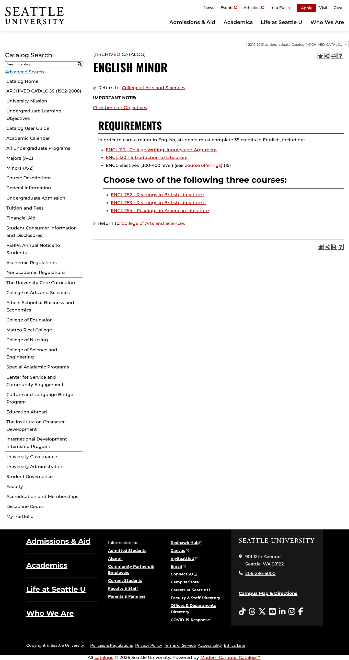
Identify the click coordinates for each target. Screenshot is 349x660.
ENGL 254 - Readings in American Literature (160, 210)
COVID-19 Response (190, 619)
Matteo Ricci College (29, 329)
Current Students (125, 580)
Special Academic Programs (37, 366)
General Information (28, 187)
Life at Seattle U (281, 22)
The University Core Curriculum (41, 282)
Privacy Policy (148, 645)
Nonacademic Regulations (36, 272)
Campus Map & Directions (268, 593)
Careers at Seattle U (190, 589)
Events (227, 7)
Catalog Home (22, 81)
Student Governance (29, 476)
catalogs (104, 657)
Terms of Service (180, 645)
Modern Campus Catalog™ (230, 657)
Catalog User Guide (27, 128)
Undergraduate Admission (35, 198)
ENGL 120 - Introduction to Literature (147, 157)
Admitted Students (127, 550)
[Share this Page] (327, 56)
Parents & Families (126, 596)
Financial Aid (21, 218)
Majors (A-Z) (19, 158)
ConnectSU (182, 574)
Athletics (252, 7)
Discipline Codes (25, 506)
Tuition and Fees (25, 208)
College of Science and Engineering (31, 353)
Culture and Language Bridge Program (39, 398)
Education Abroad (26, 411)
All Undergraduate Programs (38, 148)
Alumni (115, 558)
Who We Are (327, 22)
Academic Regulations (31, 262)
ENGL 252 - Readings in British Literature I (157, 194)
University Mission (26, 100)
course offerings (203, 165)
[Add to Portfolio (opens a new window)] (320, 56)
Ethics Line (234, 645)
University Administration (35, 466)
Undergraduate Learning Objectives (34, 114)
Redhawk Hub (185, 542)
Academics (238, 22)
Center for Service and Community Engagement (35, 381)
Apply (306, 7)
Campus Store (185, 582)
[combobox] (298, 44)
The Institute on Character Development (35, 425)
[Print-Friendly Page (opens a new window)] (333, 56)
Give (338, 7)
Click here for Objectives (120, 107)
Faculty (14, 486)
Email (176, 566)
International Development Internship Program (36, 442)
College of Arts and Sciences (38, 292)
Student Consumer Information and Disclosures (41, 231)
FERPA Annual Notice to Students (33, 249)
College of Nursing (27, 339)
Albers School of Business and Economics (40, 306)
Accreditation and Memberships (42, 496)
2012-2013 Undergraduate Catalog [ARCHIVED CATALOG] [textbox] (296, 44)
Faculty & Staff (123, 588)
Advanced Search (24, 71)
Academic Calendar (28, 138)
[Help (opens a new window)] (340, 56)
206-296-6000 (260, 573)
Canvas (178, 550)
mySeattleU (182, 558)
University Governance (31, 456)
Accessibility (210, 645)
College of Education (29, 319)
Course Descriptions (29, 177)
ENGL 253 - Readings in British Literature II (158, 202)
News (209, 7)
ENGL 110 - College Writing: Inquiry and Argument (161, 149)
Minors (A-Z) (20, 168)
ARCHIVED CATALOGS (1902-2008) (43, 91)
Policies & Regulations (111, 645)
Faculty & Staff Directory (195, 597)
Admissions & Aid (192, 22)
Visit (323, 7)
